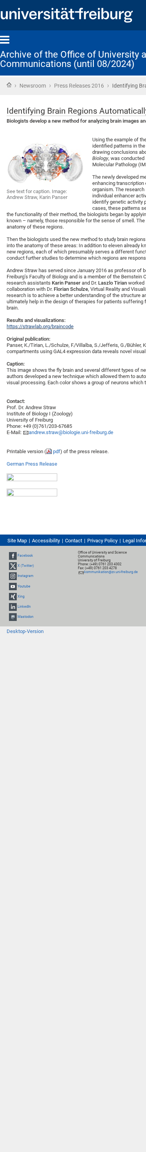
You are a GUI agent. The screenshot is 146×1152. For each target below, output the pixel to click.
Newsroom (32, 86)
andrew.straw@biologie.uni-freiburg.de (71, 432)
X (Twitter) (26, 566)
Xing (21, 596)
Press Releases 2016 (79, 86)
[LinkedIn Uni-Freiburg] (13, 607)
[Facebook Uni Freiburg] (13, 556)
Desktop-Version (25, 631)
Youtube (24, 586)
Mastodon (25, 617)
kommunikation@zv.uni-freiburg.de (111, 572)
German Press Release (32, 464)
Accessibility (46, 540)
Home (9, 85)
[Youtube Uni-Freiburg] (13, 586)
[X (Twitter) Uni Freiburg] (13, 566)
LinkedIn (24, 607)
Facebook (25, 556)
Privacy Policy (102, 540)
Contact (73, 540)
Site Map (17, 540)
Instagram (25, 576)
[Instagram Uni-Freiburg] (13, 576)
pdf (56, 451)
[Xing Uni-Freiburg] (13, 596)
